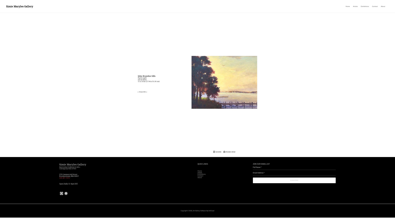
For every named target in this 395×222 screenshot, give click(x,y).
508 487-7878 (64, 178)
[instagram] (66, 193)
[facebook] (61, 193)
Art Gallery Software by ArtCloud (203, 211)
